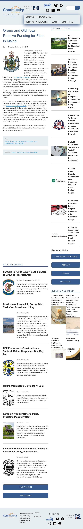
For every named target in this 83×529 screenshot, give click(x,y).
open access (25, 141)
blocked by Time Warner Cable (16, 106)
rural (31, 141)
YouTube (58, 10)
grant (35, 141)
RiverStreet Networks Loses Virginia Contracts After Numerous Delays (73, 210)
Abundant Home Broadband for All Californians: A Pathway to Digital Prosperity (57, 300)
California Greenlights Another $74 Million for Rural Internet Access (73, 235)
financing (21, 143)
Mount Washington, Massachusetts (28, 398)
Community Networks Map (66, 256)
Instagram (47, 10)
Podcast (66, 265)
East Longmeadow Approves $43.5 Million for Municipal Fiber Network (74, 43)
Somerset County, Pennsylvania (29, 463)
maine (14, 152)
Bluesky (56, 5)
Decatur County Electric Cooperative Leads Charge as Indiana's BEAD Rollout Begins (73, 180)
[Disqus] (25, 183)
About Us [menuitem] (29, 18)
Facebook (61, 5)
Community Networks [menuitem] (36, 22)
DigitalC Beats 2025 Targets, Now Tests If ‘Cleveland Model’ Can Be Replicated (74, 151)
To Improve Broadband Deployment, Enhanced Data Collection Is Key (57, 342)
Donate (48, 5)
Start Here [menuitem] (66, 22)
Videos (66, 273)
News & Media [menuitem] (44, 18)
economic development (12, 141)
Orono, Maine (21, 152)
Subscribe (37, 516)
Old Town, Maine (31, 152)
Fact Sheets (65, 282)
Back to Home (26, 487)
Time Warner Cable (11, 143)
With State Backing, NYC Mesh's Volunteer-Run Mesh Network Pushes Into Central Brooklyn (73, 70)
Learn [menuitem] (54, 22)
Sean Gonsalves (24, 280)
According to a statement (22, 77)
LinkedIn (53, 10)
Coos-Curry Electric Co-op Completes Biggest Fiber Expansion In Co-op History (74, 98)
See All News (25, 495)
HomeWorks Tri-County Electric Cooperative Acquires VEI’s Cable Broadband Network (73, 124)
